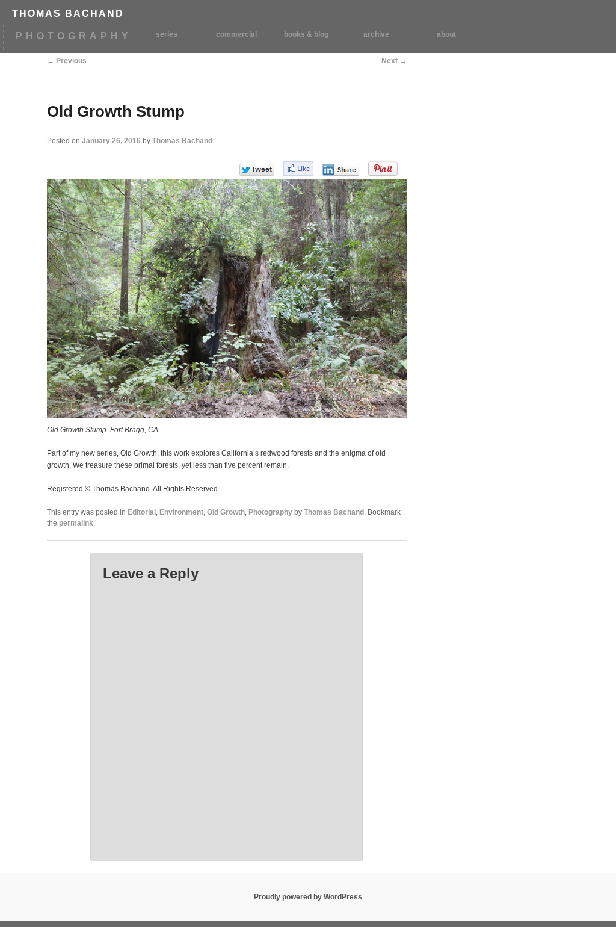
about (446, 34)
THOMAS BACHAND (68, 13)
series (166, 34)
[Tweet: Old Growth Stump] (256, 169)
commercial (236, 34)
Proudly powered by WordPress (308, 897)
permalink (76, 523)
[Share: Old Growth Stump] (340, 170)
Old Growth (226, 512)
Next (394, 61)
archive (376, 34)
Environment (181, 512)
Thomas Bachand (182, 141)
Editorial (142, 512)
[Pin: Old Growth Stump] (383, 168)
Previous (67, 61)
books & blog (306, 34)
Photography (270, 512)
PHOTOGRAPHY (74, 36)
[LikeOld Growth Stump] (298, 168)
